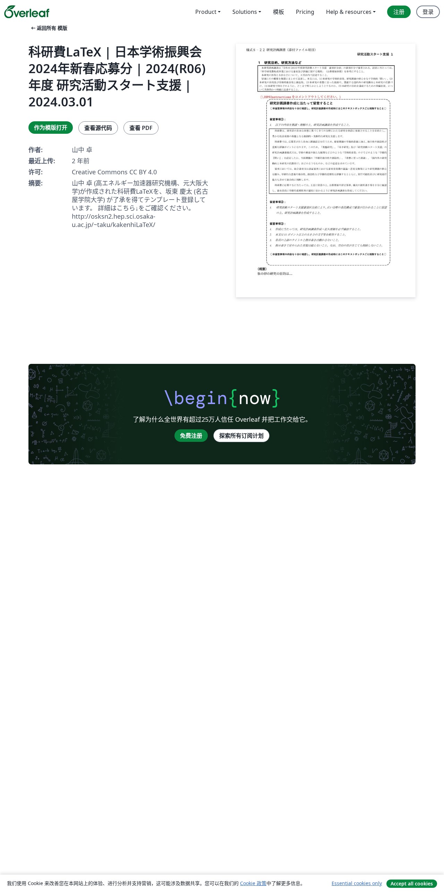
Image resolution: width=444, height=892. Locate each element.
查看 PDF (141, 128)
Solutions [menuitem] (244, 12)
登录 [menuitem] (428, 12)
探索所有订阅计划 (241, 435)
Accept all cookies (412, 883)
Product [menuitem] (205, 12)
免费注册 (191, 435)
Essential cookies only (357, 883)
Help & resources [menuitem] (349, 12)
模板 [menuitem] (278, 12)
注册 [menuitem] (398, 12)
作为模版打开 (50, 127)
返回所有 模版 (48, 28)
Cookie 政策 (253, 883)
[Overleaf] (26, 12)
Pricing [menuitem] (305, 12)
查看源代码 (98, 128)
